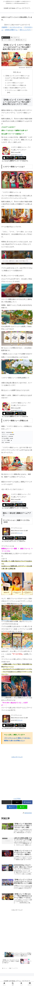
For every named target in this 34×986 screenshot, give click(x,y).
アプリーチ (19, 154)
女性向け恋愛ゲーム (11, 30)
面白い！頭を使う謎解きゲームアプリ (15, 87)
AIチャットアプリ (25, 30)
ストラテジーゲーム (16, 27)
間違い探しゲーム (22, 40)
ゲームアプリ (6, 37)
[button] (30, 515)
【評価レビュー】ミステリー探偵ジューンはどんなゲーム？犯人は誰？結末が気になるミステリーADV (17, 78)
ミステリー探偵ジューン (9, 40)
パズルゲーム (16, 37)
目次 (14, 72)
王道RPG (4, 27)
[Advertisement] (17, 778)
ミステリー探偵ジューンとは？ (15, 82)
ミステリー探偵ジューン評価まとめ (16, 85)
